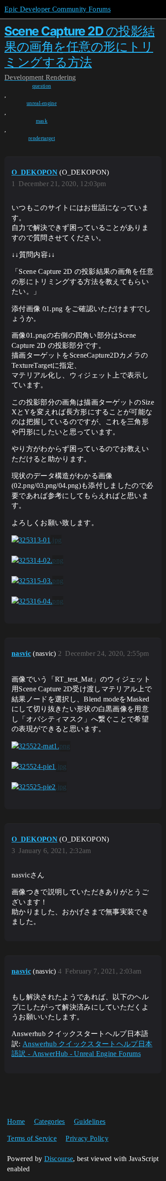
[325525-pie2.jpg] (39, 787)
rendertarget (41, 138)
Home (16, 1121)
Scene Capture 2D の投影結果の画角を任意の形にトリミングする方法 (79, 46)
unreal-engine (42, 103)
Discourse (58, 1158)
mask (41, 121)
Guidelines (89, 1121)
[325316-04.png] (37, 601)
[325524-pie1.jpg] (39, 766)
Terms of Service (32, 1138)
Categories (49, 1121)
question (41, 86)
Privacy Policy (87, 1138)
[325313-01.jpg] (37, 540)
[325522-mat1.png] (41, 746)
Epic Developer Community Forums (57, 9)
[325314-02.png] (37, 560)
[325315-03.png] (37, 581)
